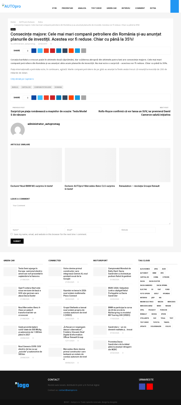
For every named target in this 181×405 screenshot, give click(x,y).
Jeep (153, 298)
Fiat (159, 289)
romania (58, 87)
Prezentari (67, 8)
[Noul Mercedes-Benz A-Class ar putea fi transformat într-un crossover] (10, 310)
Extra (153, 8)
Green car (112, 8)
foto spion (145, 293)
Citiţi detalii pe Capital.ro (22, 78)
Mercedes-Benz (146, 306)
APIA (156, 269)
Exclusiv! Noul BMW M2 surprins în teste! (32, 186)
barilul (15, 87)
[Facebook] (164, 6)
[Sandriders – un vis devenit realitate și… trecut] (100, 330)
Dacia (142, 281)
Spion (163, 314)
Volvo (168, 326)
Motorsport (100, 260)
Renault (143, 314)
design (104, 402)
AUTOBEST (144, 273)
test (171, 318)
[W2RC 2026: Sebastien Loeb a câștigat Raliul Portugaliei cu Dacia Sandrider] (100, 291)
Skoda (154, 314)
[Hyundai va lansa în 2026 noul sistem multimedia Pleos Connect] (55, 293)
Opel (142, 310)
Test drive (96, 8)
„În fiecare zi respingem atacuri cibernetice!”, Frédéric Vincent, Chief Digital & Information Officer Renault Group (74, 332)
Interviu (126, 8)
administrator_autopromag (24, 44)
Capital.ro (26, 87)
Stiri (54, 8)
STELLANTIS (144, 318)
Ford (167, 289)
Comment (140, 8)
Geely (156, 293)
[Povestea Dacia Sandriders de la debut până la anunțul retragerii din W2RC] (100, 344)
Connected (55, 260)
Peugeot (152, 310)
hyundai (166, 293)
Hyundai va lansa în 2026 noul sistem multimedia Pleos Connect (74, 293)
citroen (165, 277)
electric (143, 289)
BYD (162, 273)
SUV (154, 318)
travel (166, 322)
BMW (154, 273)
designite (113, 402)
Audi (164, 269)
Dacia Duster (154, 281)
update (143, 326)
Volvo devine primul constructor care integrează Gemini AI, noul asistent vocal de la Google (75, 273)
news (159, 306)
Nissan (168, 306)
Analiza (82, 8)
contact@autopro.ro (68, 390)
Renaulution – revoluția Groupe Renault (139, 186)
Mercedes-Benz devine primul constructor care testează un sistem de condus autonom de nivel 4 (75, 354)
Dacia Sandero (146, 285)
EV (152, 289)
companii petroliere (42, 87)
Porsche (163, 310)
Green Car (9, 260)
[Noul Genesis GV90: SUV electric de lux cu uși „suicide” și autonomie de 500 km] (10, 349)
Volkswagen (156, 326)
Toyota (156, 322)
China (155, 277)
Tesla (163, 318)
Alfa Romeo (145, 269)
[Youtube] (167, 6)
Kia (160, 298)
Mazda (160, 302)
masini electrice (146, 302)
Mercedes (171, 302)
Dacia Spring (162, 285)
